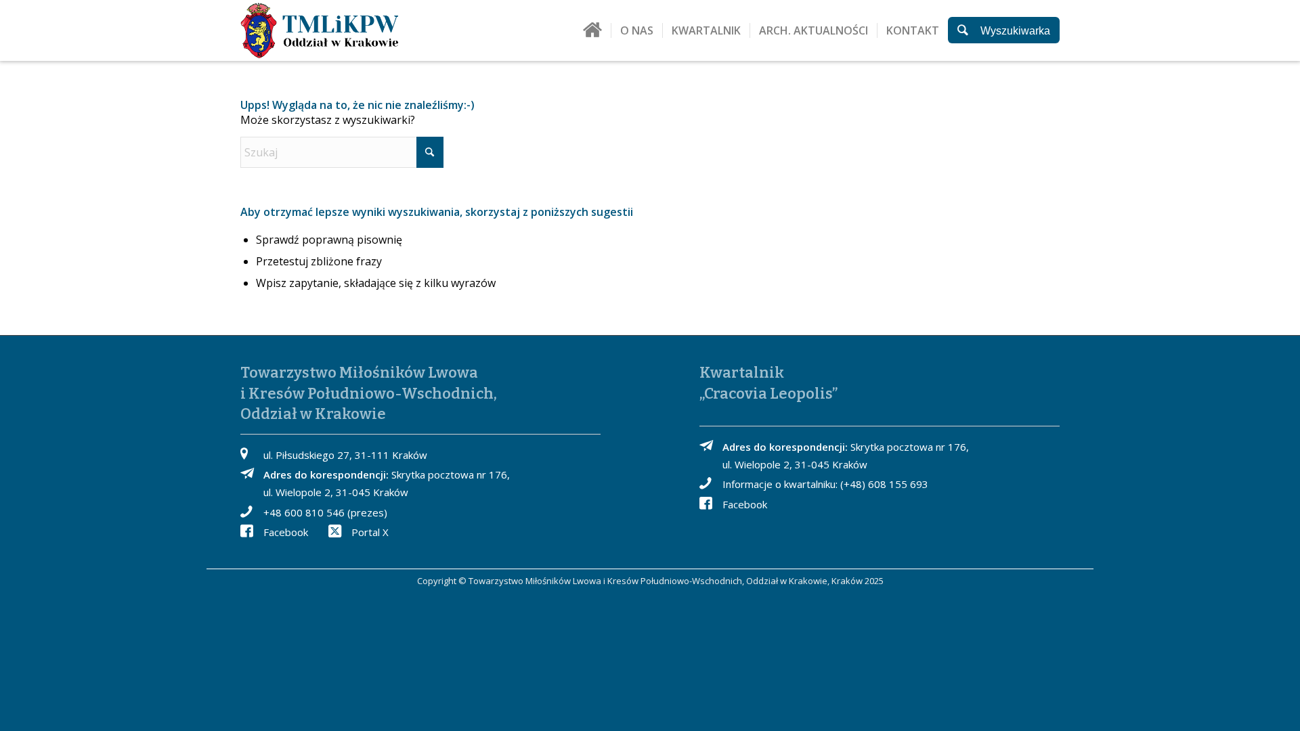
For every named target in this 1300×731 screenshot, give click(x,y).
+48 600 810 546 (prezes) (325, 512)
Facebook (285, 532)
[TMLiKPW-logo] (319, 30)
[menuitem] (592, 35)
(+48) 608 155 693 (884, 484)
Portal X (370, 532)
